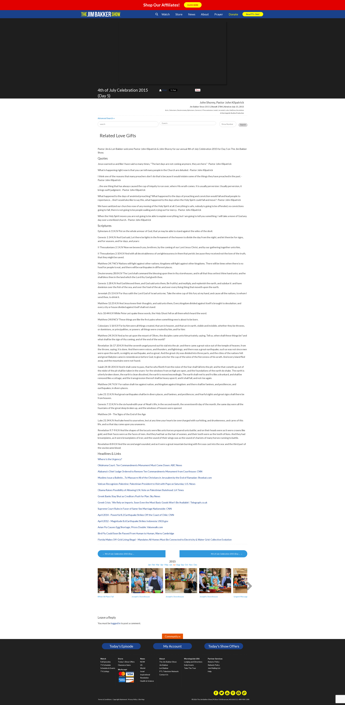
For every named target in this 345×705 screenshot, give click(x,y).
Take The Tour (190, 668)
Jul (174, 564)
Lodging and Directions (193, 662)
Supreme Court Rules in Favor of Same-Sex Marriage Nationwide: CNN (135, 508)
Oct (186, 564)
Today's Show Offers (223, 646)
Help (210, 671)
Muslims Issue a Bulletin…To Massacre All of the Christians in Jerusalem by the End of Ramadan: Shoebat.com (155, 477)
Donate (233, 14)
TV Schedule (105, 665)
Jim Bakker (100, 14)
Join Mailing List (214, 668)
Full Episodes (105, 662)
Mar (158, 564)
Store (178, 14)
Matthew (233, 110)
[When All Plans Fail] (113, 580)
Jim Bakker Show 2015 (200, 106)
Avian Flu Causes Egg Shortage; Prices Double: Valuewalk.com (130, 527)
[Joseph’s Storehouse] (147, 580)
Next (249, 586)
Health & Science (147, 681)
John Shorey (207, 102)
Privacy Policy (132, 699)
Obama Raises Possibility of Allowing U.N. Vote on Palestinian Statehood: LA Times (141, 490)
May (166, 564)
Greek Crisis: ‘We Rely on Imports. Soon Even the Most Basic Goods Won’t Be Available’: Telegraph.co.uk (152, 502)
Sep (182, 564)
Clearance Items (124, 665)
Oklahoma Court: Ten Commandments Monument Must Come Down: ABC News (140, 465)
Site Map (141, 699)
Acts (166, 110)
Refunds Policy (214, 665)
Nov (191, 564)
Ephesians (190, 110)
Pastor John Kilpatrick (230, 102)
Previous (96, 586)
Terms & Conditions (105, 699)
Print (164, 90)
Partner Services (215, 659)
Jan (149, 564)
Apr (162, 564)
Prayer (218, 14)
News (191, 14)
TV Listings (104, 671)
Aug (178, 564)
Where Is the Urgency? (110, 459)
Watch (166, 14)
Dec (195, 564)
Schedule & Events (107, 668)
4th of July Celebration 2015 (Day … (118, 554)
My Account (172, 646)
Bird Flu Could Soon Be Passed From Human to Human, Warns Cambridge (136, 533)
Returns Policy (213, 662)
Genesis (198, 110)
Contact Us (163, 675)
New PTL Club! (253, 14)
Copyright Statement (120, 699)
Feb (153, 564)
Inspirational (145, 675)
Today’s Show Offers (126, 662)
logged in (115, 623)
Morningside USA (192, 659)
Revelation (240, 110)
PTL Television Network (169, 671)
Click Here (192, 5)
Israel (142, 671)
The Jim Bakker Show (168, 662)
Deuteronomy (182, 110)
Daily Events (189, 665)
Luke (227, 110)
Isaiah (216, 110)
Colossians (173, 110)
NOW (142, 662)
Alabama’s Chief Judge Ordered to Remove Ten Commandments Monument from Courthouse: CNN (150, 471)
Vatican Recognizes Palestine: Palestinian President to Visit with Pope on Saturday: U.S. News (146, 483)
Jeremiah (221, 110)
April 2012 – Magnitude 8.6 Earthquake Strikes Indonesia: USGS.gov (133, 521)
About (205, 14)
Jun (170, 564)
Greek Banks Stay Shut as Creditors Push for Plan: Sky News (129, 496)
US (141, 665)
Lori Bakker (163, 668)
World (142, 668)
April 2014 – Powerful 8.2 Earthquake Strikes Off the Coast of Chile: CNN (136, 514)
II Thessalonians (207, 110)
